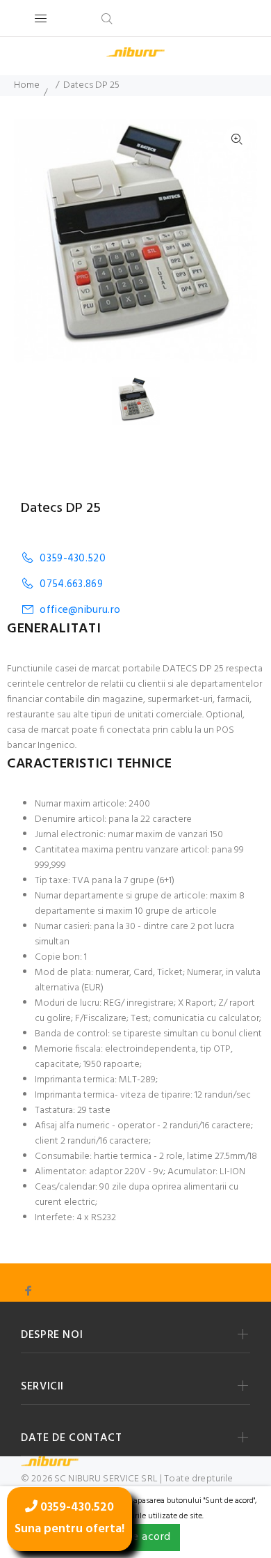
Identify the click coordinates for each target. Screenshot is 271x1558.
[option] (144, 401)
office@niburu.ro (80, 610)
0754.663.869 (71, 584)
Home (27, 85)
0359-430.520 (73, 558)
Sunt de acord (135, 1537)
